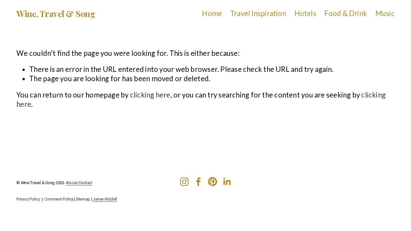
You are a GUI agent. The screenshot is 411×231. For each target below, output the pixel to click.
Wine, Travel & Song (55, 13)
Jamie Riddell (105, 199)
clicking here (150, 94)
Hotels (305, 13)
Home (212, 13)
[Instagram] (184, 181)
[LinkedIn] (226, 181)
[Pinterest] (212, 181)
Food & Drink (345, 13)
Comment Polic (57, 199)
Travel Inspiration (258, 13)
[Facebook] (198, 181)
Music (385, 13)
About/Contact (79, 183)
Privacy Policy (28, 199)
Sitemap (83, 199)
